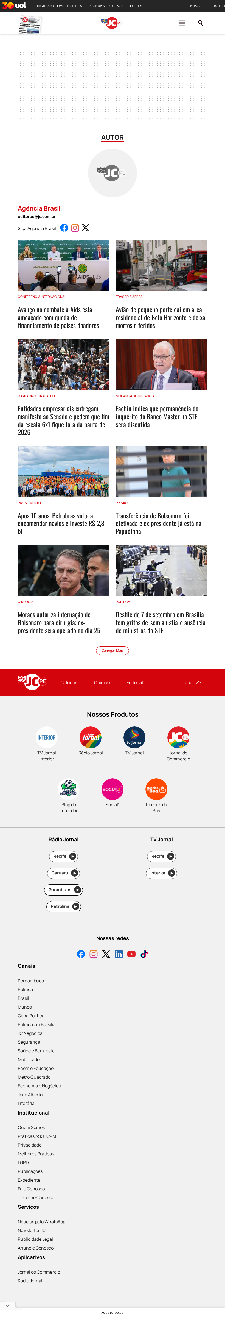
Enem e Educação (36, 1068)
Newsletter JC (32, 1230)
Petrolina (64, 906)
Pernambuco (31, 981)
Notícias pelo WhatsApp (41, 1222)
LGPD (23, 1162)
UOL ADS (135, 6)
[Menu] (182, 23)
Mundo (25, 1007)
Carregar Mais (113, 650)
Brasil (23, 998)
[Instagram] (93, 955)
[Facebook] (81, 955)
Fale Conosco (31, 1189)
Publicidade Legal (35, 1239)
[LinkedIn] (119, 955)
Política (25, 989)
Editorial (134, 682)
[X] (106, 955)
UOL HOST (75, 6)
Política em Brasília (37, 1024)
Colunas (69, 682)
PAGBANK (97, 6)
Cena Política (31, 1016)
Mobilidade (29, 1059)
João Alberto (30, 1095)
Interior (161, 873)
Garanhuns (64, 889)
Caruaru (64, 873)
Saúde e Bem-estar (37, 1051)
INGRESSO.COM (50, 6)
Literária (26, 1103)
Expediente (29, 1180)
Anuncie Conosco (36, 1248)
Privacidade (29, 1145)
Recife (64, 856)
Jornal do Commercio (39, 1272)
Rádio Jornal (30, 1281)
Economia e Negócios (39, 1086)
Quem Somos (31, 1127)
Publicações (30, 1171)
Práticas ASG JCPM (37, 1136)
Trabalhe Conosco (36, 1197)
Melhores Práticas (36, 1154)
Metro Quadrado (34, 1077)
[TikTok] (144, 955)
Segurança (29, 1042)
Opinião (102, 682)
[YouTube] (131, 955)
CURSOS (116, 6)
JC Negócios (30, 1033)
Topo (187, 682)
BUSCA (196, 6)
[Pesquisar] (200, 23)
